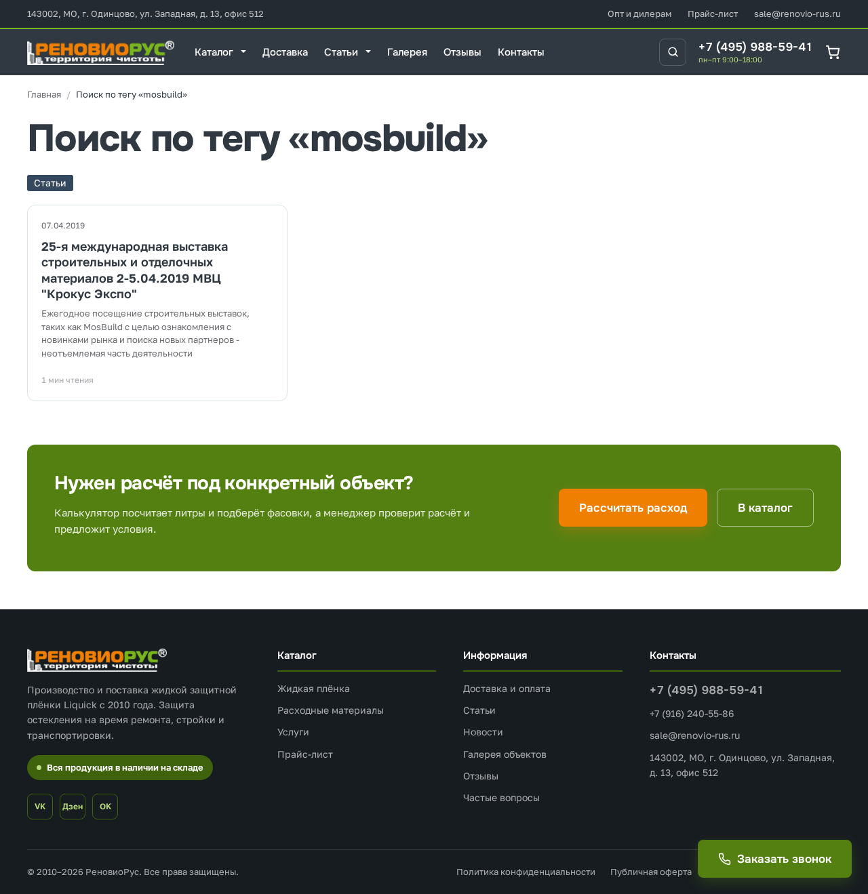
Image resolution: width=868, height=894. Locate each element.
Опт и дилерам (639, 13)
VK (40, 806)
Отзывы (480, 775)
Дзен (72, 806)
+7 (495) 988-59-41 (755, 47)
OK (105, 806)
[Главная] (44, 94)
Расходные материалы (330, 710)
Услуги (293, 731)
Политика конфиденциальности (525, 871)
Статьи (479, 710)
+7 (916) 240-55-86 (692, 713)
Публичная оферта (651, 871)
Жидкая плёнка (313, 688)
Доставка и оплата (507, 688)
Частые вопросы (501, 797)
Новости (483, 731)
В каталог (765, 508)
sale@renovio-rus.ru (797, 13)
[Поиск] (672, 52)
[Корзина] (833, 52)
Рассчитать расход (633, 508)
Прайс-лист (713, 13)
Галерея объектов (505, 754)
